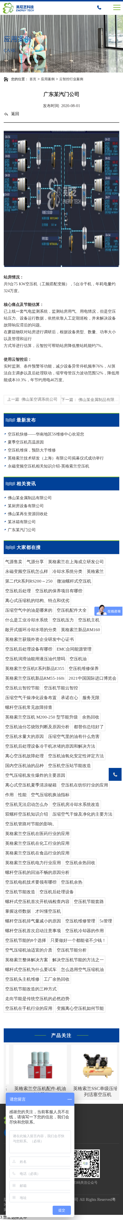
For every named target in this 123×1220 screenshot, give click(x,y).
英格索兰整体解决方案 (26, 960)
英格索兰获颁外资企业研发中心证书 (39, 639)
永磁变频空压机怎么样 (26, 571)
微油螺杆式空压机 (74, 581)
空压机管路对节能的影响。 (31, 824)
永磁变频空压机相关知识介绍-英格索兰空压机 (48, 466)
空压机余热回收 (80, 862)
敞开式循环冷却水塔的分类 (31, 629)
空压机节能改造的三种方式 (31, 989)
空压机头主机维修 (22, 979)
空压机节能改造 (20, 892)
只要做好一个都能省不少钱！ (78, 940)
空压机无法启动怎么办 (26, 804)
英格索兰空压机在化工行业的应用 (37, 843)
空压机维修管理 (80, 921)
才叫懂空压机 (48, 911)
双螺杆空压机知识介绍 (26, 814)
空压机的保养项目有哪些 (58, 591)
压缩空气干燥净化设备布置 (31, 697)
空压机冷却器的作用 (84, 930)
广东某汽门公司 (22, 530)
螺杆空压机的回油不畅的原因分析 (37, 872)
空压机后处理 (18, 591)
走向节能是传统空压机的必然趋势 (37, 998)
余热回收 (90, 717)
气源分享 (35, 561)
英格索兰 (95, 571)
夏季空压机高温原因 (26, 442)
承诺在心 (69, 697)
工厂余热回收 (57, 979)
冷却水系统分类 (67, 571)
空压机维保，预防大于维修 (32, 450)
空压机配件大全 (72, 610)
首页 (32, 79)
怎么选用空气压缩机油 (82, 969)
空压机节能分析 (72, 950)
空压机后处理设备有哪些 (28, 649)
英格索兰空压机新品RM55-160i (34, 678)
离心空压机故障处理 (24, 756)
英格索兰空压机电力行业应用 (33, 862)
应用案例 (48, 79)
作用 (9, 794)
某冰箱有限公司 (22, 522)
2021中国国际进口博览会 (92, 678)
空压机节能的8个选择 (25, 940)
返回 (15, 114)
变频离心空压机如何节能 (80, 1008)
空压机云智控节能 (22, 688)
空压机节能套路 (89, 901)
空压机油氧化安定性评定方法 (76, 756)
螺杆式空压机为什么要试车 (31, 969)
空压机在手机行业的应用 (28, 1008)
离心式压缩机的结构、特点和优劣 (37, 600)
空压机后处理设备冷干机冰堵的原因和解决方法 (50, 746)
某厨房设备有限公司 (26, 506)
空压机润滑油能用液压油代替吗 (35, 659)
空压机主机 (89, 620)
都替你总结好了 (89, 727)
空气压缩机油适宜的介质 (28, 950)
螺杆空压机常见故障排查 (28, 707)
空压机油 (78, 659)
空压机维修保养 (84, 668)
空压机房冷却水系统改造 (76, 804)
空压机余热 (71, 882)
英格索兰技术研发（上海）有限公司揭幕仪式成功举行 (56, 458)
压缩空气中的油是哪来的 (28, 610)
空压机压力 (63, 620)
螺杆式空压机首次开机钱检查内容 (37, 901)
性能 (22, 794)
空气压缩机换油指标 (50, 794)
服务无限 (91, 697)
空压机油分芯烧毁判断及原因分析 (37, 727)
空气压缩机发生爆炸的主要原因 (35, 775)
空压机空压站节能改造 (69, 765)
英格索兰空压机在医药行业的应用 (37, 833)
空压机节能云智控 (61, 688)
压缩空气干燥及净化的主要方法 (82, 814)
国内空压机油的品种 (24, 765)
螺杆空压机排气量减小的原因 (33, 921)
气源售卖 (13, 561)
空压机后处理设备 (56, 892)
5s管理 (106, 921)
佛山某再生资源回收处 (28, 514)
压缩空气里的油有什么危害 (74, 736)
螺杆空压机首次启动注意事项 (33, 930)
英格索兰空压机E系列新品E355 (34, 668)
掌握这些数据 (18, 911)
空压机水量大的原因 (24, 736)
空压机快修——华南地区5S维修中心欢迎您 (46, 434)
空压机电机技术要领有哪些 (31, 882)
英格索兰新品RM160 (80, 629)
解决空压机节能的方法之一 (78, 960)
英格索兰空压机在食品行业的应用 (37, 853)
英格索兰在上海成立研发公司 (76, 561)
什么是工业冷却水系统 (26, 620)
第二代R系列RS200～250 (29, 581)
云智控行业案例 (71, 79)
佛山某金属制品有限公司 (30, 498)
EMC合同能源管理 (74, 649)
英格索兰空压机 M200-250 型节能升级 (41, 717)
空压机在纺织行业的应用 (84, 785)
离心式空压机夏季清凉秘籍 (31, 785)
